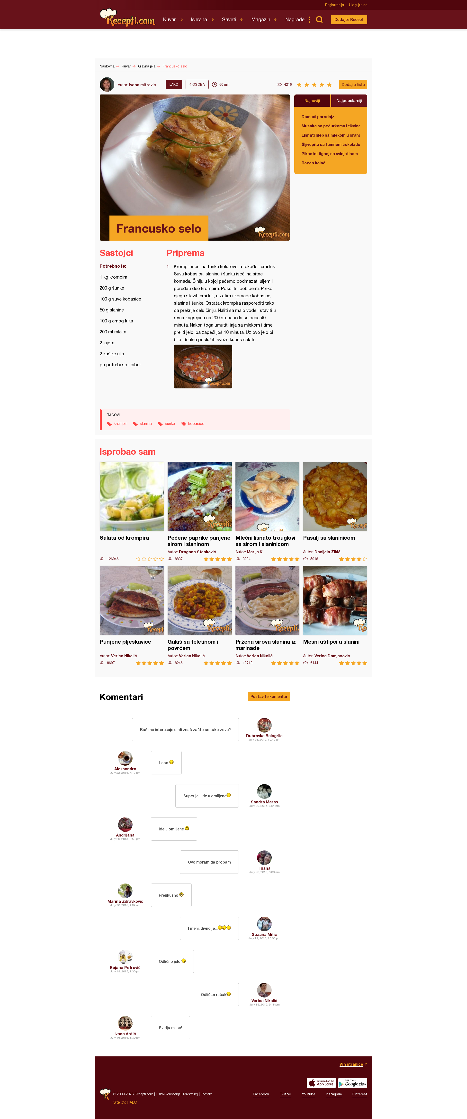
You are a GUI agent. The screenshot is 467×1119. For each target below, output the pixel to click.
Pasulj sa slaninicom (335, 511)
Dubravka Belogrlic (264, 735)
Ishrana (199, 19)
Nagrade (295, 19)
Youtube (308, 1094)
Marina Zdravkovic (125, 901)
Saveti (229, 19)
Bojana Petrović (125, 967)
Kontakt (206, 1094)
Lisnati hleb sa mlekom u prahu (331, 135)
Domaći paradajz (318, 116)
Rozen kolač (313, 162)
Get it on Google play (352, 1083)
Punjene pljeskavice (132, 615)
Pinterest (359, 1094)
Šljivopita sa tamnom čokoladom (331, 144)
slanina (146, 423)
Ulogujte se (358, 5)
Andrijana (125, 835)
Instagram (334, 1094)
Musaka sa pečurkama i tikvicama (331, 125)
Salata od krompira (132, 511)
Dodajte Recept (349, 19)
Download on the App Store (321, 1083)
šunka (170, 423)
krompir (120, 423)
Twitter (285, 1094)
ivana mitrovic (142, 84)
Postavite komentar (269, 696)
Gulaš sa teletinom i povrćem (200, 615)
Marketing (190, 1094)
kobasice (196, 423)
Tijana (264, 868)
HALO (132, 1102)
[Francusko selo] (226, 366)
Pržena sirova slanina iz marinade (267, 615)
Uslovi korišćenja (168, 1094)
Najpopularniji (349, 100)
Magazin (260, 19)
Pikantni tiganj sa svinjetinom (330, 153)
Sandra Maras (264, 801)
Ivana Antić (125, 1033)
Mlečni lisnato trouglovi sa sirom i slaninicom (267, 511)
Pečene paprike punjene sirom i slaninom (200, 511)
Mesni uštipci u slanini (335, 615)
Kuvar (169, 19)
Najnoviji (312, 100)
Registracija (334, 5)
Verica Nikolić (264, 1000)
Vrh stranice (351, 1064)
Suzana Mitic (264, 934)
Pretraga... (319, 19)
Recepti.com (128, 17)
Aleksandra (125, 768)
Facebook (261, 1094)
